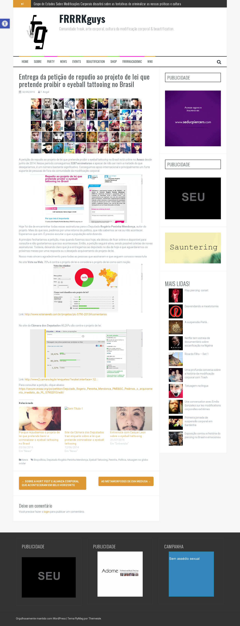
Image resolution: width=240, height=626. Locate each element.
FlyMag (79, 618)
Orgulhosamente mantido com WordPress (41, 618)
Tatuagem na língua (196, 385)
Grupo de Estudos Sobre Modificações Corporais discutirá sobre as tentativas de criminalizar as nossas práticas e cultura (107, 3)
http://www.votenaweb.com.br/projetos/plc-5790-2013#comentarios (65, 314)
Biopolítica (40, 459)
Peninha (113, 459)
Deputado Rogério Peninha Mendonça (67, 459)
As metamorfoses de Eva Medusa (126, 481)
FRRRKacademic (132, 61)
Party (51, 61)
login (47, 511)
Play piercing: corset (196, 290)
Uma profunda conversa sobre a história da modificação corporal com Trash (203, 373)
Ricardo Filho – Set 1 (197, 353)
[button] (5, 23)
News (63, 61)
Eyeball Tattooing (98, 459)
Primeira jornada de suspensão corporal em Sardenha (198, 421)
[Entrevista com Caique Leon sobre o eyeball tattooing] (131, 419)
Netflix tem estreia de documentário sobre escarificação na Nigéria (199, 342)
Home (25, 61)
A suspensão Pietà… (196, 322)
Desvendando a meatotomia (201, 306)
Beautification (95, 61)
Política (122, 459)
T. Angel (44, 92)
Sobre (37, 61)
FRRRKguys (82, 18)
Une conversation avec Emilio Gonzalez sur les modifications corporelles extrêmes (203, 405)
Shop (113, 61)
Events (76, 61)
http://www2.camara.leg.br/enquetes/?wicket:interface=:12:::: (61, 379)
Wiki (150, 61)
